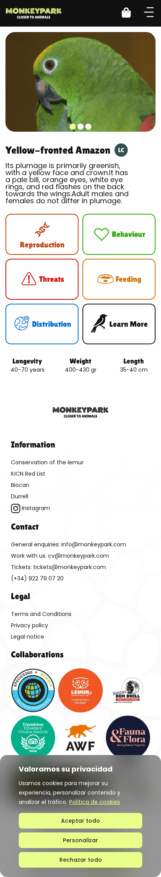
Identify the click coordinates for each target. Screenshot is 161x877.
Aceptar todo (80, 821)
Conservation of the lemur (47, 462)
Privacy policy (29, 625)
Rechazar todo (80, 860)
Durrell (19, 496)
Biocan (20, 485)
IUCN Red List (28, 474)
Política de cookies (94, 802)
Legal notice (27, 637)
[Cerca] (152, 761)
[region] (80, 816)
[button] (131, 13)
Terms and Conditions (41, 614)
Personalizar (80, 840)
